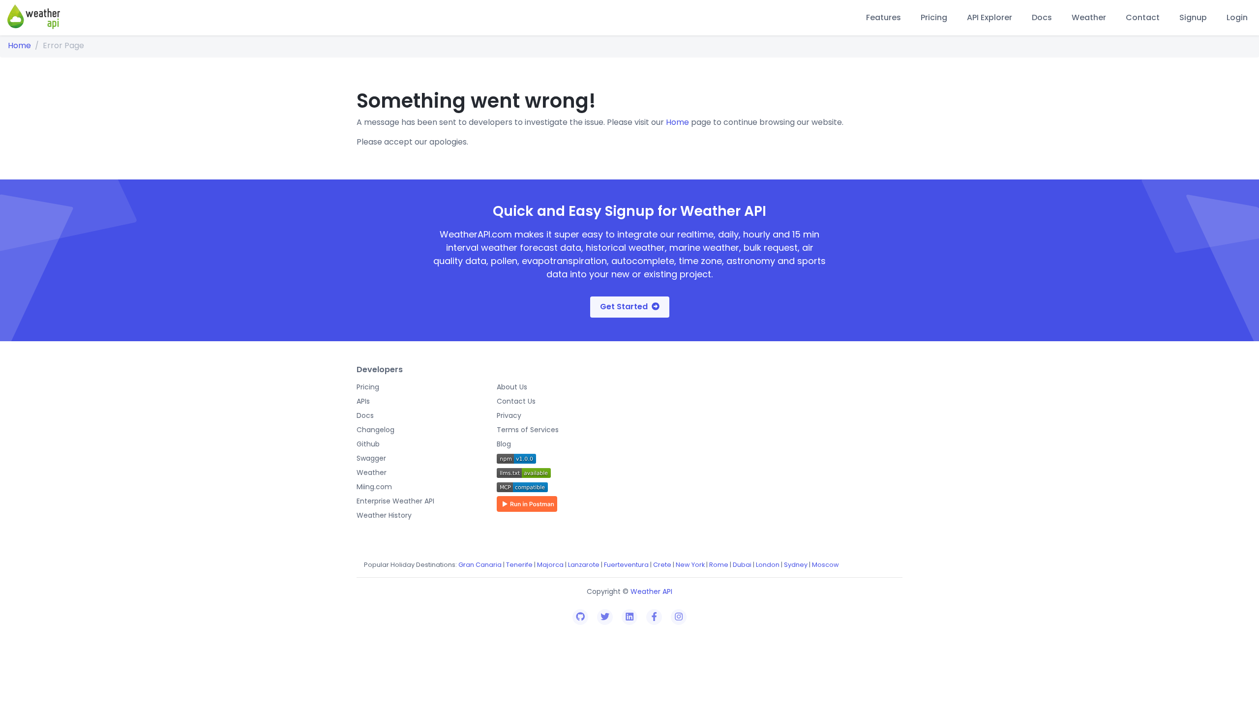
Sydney (796, 564)
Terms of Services (528, 430)
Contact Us (516, 401)
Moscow (825, 564)
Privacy (509, 415)
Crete (662, 564)
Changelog (375, 430)
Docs (1042, 17)
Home (19, 45)
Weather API (651, 591)
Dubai (742, 564)
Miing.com (374, 487)
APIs (363, 401)
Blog (504, 444)
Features (883, 17)
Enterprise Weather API (395, 501)
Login (1237, 17)
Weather (1089, 17)
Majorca (550, 564)
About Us (512, 387)
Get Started (624, 306)
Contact (1143, 17)
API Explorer (989, 17)
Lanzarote (584, 564)
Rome (718, 564)
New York (690, 564)
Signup (1193, 17)
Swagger (371, 458)
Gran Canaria (480, 564)
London (767, 564)
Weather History (384, 515)
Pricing (934, 17)
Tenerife (519, 564)
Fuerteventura (626, 564)
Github (368, 444)
